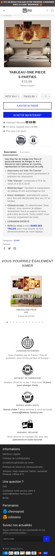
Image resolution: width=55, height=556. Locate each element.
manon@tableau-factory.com (17, 493)
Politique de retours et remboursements (23, 467)
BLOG (5, 498)
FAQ (5, 486)
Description (10, 152)
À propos (25, 152)
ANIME (17, 240)
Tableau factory (16, 549)
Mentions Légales (11, 454)
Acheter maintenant (27, 115)
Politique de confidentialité (16, 458)
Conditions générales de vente (18, 462)
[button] (7, 322)
